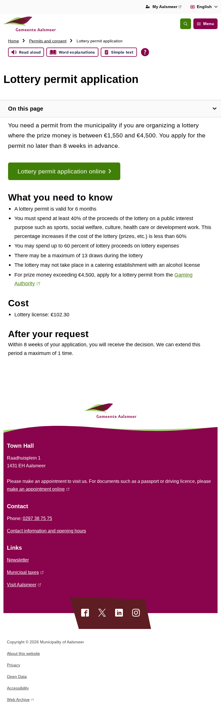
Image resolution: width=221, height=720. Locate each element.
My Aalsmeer (167, 7)
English (204, 6)
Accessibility (18, 688)
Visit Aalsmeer (23, 584)
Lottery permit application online (62, 171)
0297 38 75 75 (37, 518)
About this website (23, 653)
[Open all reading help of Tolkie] (145, 52)
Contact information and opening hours (46, 530)
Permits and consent (47, 41)
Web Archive (18, 700)
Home (13, 41)
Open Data (17, 676)
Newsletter (18, 560)
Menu (208, 23)
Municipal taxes (24, 572)
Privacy (13, 665)
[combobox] (203, 6)
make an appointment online (37, 489)
